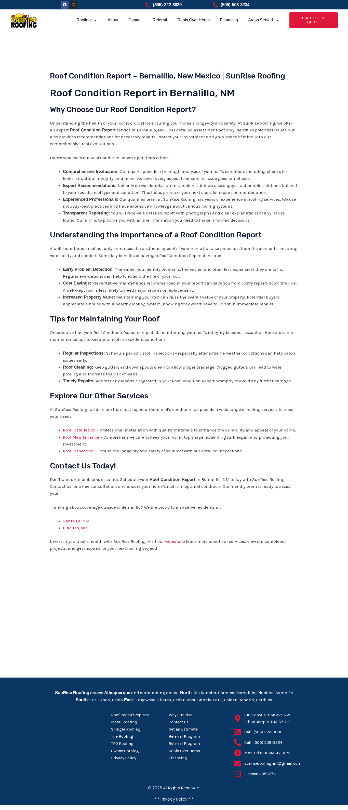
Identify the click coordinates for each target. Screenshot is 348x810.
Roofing (83, 20)
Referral (160, 20)
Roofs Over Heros (193, 20)
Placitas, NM (75, 527)
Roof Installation (79, 430)
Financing (229, 20)
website (172, 541)
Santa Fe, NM (76, 520)
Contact (135, 20)
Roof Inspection (78, 450)
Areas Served (260, 20)
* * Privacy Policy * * (174, 799)
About (113, 20)
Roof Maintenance (81, 437)
